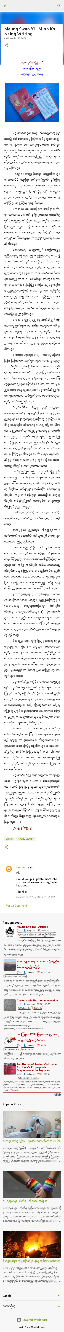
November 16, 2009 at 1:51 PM (35, 897)
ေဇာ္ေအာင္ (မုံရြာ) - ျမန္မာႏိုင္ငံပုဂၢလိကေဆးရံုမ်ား (31, 1141)
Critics (10, 839)
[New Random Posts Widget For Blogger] (57, 1095)
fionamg (21, 867)
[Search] (59, 5)
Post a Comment (16, 905)
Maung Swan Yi (26, 839)
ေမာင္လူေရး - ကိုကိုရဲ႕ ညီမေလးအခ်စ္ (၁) (25, 1201)
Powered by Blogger (34, 1319)
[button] (6, 45)
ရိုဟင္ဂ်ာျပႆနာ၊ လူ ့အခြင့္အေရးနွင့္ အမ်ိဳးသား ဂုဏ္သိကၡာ (32, 1260)
